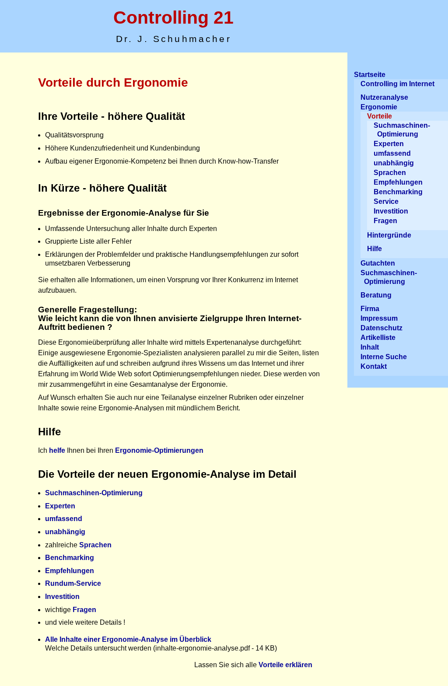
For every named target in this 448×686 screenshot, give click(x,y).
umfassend (63, 518)
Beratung (376, 295)
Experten (60, 506)
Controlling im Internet (397, 84)
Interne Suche (383, 356)
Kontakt (373, 366)
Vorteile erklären (285, 664)
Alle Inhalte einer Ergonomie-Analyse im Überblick (128, 639)
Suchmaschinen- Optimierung (402, 130)
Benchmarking (69, 557)
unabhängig (65, 532)
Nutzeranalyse (384, 97)
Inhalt (369, 347)
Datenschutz (381, 328)
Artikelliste (378, 337)
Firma (369, 308)
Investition (62, 596)
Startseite (369, 74)
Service (386, 201)
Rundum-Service (73, 583)
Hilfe (374, 248)
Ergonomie (378, 107)
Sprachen (95, 545)
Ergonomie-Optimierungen (159, 450)
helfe (57, 450)
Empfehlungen (69, 570)
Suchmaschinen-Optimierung (94, 493)
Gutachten (377, 263)
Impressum (379, 318)
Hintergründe (389, 235)
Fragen (84, 609)
